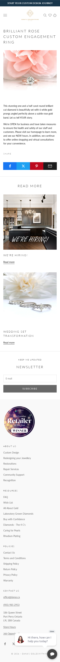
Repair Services (11, 469)
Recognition (9, 480)
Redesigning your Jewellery (17, 458)
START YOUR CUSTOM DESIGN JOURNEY (30, 3)
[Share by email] (50, 166)
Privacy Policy (10, 574)
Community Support (13, 474)
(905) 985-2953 (11, 604)
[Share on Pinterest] (36, 166)
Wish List (8, 502)
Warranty (8, 580)
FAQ (5, 497)
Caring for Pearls (11, 530)
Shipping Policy (11, 563)
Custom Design (11, 452)
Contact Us (9, 552)
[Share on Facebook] (9, 166)
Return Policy (10, 569)
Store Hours (9, 627)
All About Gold (10, 508)
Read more (8, 262)
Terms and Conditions (14, 558)
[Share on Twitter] (23, 166)
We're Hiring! (15, 255)
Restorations (9, 463)
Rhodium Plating (11, 536)
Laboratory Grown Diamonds (18, 513)
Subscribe (30, 388)
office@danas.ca (11, 597)
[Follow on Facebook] (5, 644)
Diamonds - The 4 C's (14, 524)
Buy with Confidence (14, 519)
